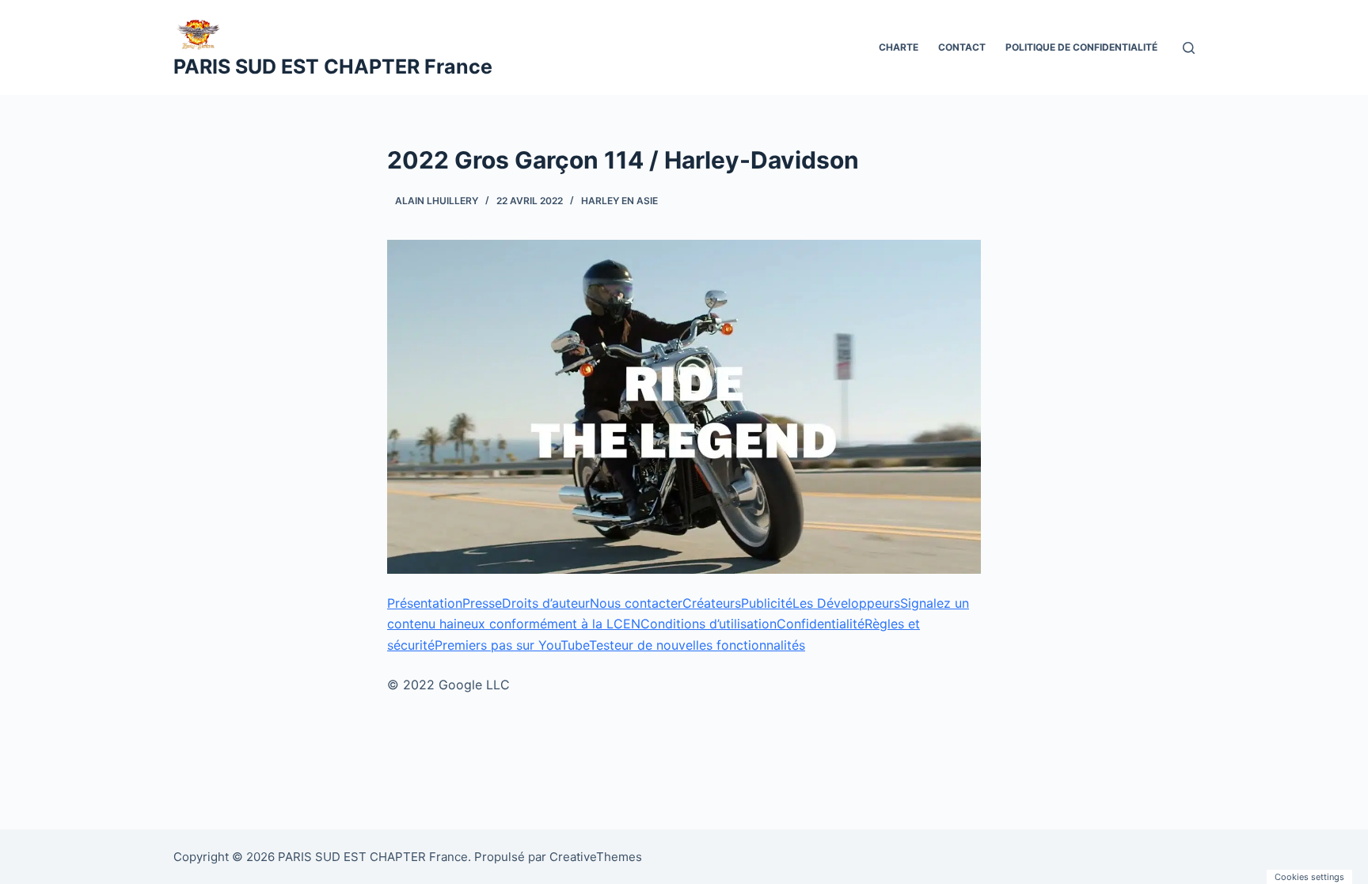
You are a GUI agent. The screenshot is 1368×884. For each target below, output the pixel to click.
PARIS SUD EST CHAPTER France (332, 66)
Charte (898, 47)
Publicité (766, 603)
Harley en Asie (619, 201)
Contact (962, 47)
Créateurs (711, 603)
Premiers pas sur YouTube (512, 645)
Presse (482, 603)
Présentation (424, 603)
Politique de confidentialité (1081, 47)
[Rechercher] (1189, 48)
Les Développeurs (846, 603)
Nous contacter (636, 603)
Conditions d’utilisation (708, 624)
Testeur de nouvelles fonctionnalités (697, 645)
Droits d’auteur (546, 603)
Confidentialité (820, 624)
